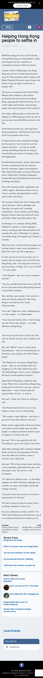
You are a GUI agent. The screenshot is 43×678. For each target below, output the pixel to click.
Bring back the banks (13, 540)
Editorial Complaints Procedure (14, 673)
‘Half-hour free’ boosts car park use (19, 565)
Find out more (22, 6)
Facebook (14, 647)
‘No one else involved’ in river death (19, 553)
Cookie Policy (24, 675)
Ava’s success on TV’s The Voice (24, 586)
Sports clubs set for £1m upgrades (14, 580)
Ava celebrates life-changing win (24, 594)
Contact (29, 673)
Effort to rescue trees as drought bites (21, 546)
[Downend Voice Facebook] (29, 27)
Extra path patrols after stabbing (18, 559)
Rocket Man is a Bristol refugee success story (17, 610)
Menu (8, 27)
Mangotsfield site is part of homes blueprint (15, 603)
